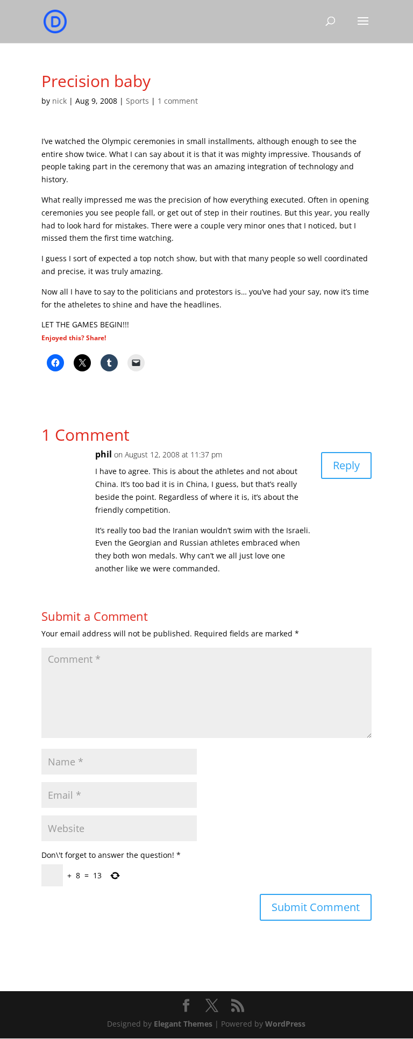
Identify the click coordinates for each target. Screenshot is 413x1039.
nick (59, 101)
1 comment (178, 101)
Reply (346, 465)
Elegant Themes (183, 1024)
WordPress (285, 1024)
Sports (137, 101)
